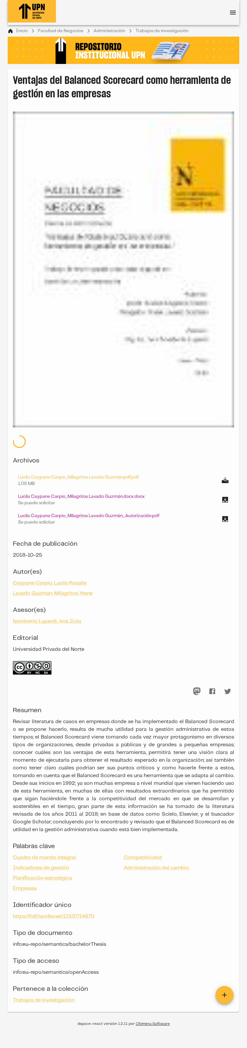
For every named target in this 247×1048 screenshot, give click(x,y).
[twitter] (227, 691)
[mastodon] (196, 691)
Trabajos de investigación (161, 31)
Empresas (25, 888)
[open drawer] (232, 12)
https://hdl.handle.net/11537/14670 (53, 916)
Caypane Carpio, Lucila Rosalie (50, 583)
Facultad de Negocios (60, 31)
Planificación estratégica (42, 878)
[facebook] (212, 691)
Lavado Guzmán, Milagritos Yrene (53, 593)
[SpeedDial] (224, 995)
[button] (123, 499)
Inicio (22, 31)
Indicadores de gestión (41, 867)
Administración (109, 31)
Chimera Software (153, 1024)
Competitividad (143, 857)
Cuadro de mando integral (44, 857)
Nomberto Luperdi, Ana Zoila (47, 621)
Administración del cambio (156, 867)
